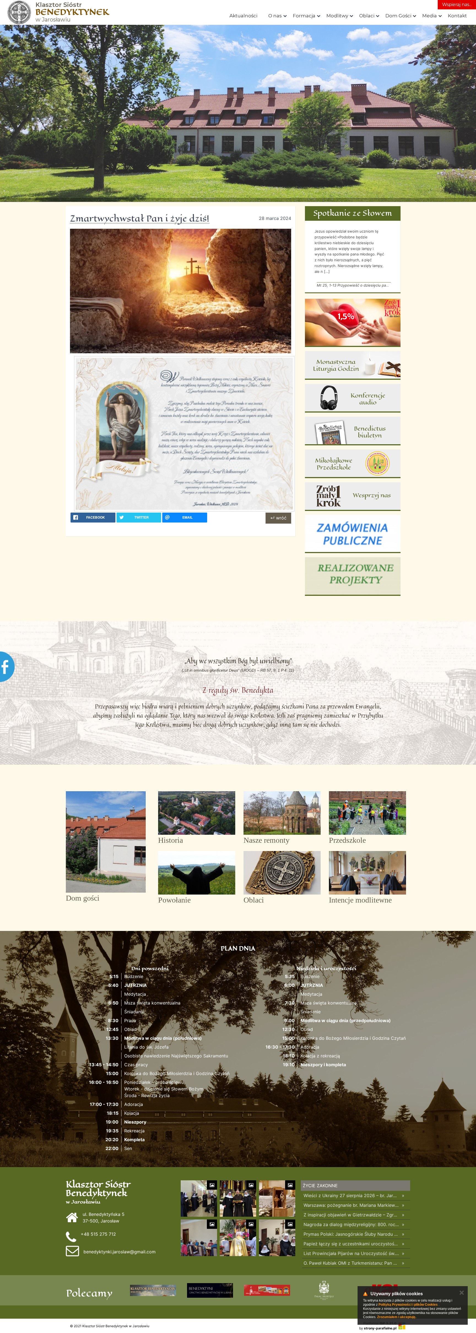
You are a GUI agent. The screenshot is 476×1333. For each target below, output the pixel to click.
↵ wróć (278, 518)
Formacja (304, 15)
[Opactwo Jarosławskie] (267, 1290)
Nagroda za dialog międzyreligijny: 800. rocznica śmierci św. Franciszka (351, 1224)
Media (429, 15)
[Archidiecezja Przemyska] (153, 1290)
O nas (275, 15)
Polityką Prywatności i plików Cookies (408, 1305)
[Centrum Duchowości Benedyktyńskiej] (210, 1290)
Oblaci (366, 15)
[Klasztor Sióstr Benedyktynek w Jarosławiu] (19, 12)
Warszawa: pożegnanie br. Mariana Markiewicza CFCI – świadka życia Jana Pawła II (351, 1205)
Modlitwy (337, 15)
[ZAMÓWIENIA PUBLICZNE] (353, 534)
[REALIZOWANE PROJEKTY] (353, 576)
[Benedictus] (353, 431)
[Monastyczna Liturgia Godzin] (353, 365)
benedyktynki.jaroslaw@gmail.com (119, 1251)
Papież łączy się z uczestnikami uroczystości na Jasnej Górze (351, 1243)
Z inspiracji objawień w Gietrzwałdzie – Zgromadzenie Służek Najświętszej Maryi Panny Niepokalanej (351, 1215)
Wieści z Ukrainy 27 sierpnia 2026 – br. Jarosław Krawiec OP (351, 1195)
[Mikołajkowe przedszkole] (353, 463)
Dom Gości (398, 15)
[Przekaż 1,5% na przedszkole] (353, 323)
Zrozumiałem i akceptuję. (396, 1317)
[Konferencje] (353, 398)
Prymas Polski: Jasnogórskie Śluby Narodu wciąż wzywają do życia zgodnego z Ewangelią (351, 1234)
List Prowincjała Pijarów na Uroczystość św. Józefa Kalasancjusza (351, 1253)
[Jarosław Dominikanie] (324, 1290)
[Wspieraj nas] (353, 496)
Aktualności (243, 15)
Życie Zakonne (320, 1185)
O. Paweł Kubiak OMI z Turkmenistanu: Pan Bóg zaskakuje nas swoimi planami (351, 1263)
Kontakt (457, 15)
